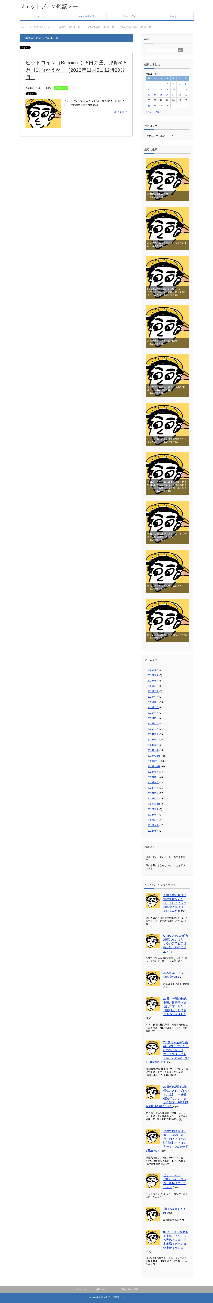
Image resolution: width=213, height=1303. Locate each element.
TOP (35, 27)
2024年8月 (153, 739)
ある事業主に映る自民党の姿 (162, 341)
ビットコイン (128, 16)
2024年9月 (153, 734)
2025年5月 (153, 707)
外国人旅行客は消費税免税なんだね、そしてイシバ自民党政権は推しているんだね (174, 903)
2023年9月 (153, 772)
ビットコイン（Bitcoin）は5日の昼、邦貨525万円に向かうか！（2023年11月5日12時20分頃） (76, 70)
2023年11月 (154, 761)
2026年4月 (153, 686)
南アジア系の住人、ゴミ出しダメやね (167, 634)
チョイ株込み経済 (85, 16)
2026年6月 (153, 675)
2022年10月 (154, 804)
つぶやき (171, 16)
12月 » (157, 111)
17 (173, 95)
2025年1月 (153, 729)
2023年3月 (153, 793)
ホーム (41, 16)
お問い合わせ (103, 1289)
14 (155, 95)
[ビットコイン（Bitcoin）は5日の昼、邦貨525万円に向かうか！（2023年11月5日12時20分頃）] (43, 126)
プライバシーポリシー (131, 1289)
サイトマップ (79, 1289)
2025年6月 (153, 702)
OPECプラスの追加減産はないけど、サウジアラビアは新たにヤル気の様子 (176, 943)
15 (161, 95)
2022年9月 (153, 809)
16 (167, 95)
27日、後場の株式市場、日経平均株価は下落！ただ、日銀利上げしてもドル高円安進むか (175, 1006)
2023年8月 (153, 777)
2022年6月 (153, 825)
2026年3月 (153, 691)
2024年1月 (153, 750)
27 (149, 105)
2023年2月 (153, 798)
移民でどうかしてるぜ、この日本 (164, 585)
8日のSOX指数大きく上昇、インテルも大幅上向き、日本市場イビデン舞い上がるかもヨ (167, 292)
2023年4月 (153, 788)
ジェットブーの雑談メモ (49, 6)
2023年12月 (154, 756)
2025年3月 (153, 718)
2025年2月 (153, 723)
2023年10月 (154, 766)
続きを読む (121, 112)
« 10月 (149, 111)
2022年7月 (153, 820)
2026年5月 (153, 680)
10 (173, 89)
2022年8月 (153, 814)
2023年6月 (153, 782)
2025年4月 (153, 713)
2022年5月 (153, 831)
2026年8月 (153, 670)
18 (180, 95)
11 (180, 89)
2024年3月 (153, 745)
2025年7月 (153, 697)
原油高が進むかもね (157, 194)
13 (149, 95)
